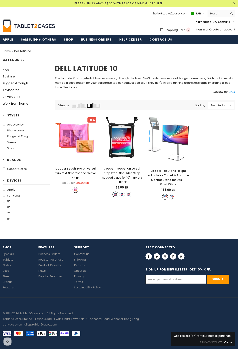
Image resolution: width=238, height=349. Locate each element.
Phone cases (16, 130)
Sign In (201, 30)
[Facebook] (148, 256)
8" (8, 219)
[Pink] (75, 190)
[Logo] (29, 25)
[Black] (115, 194)
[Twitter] (157, 256)
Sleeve (11, 142)
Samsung (13, 196)
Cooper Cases (17, 169)
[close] (234, 3)
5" (8, 201)
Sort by (200, 105)
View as (63, 105)
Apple (11, 190)
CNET (231, 92)
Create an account (222, 30)
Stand (11, 148)
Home (7, 51)
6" (8, 207)
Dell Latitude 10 (24, 51)
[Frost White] (165, 196)
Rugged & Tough (18, 136)
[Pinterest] (173, 256)
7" (8, 213)
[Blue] (122, 194)
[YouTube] (181, 256)
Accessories (15, 125)
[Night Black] (171, 196)
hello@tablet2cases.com (40, 325)
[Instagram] (165, 256)
